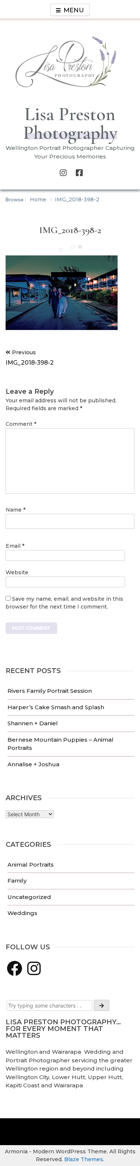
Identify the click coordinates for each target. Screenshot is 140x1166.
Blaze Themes (83, 1159)
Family (17, 880)
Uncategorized (29, 897)
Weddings (22, 913)
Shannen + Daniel (32, 723)
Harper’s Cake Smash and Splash (55, 707)
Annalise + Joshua (33, 764)
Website (17, 572)
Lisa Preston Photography (70, 123)
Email (15, 546)
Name (15, 509)
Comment (21, 424)
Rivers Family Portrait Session (49, 690)
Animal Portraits (30, 864)
